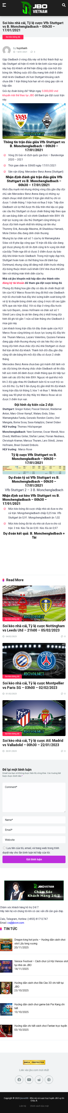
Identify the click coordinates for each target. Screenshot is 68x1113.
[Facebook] (19, 1080)
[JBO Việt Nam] (34, 8)
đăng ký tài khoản (13, 283)
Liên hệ (22, 1106)
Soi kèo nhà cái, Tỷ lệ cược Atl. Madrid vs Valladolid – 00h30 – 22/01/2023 (32, 743)
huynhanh (22, 48)
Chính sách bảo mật (39, 1106)
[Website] (49, 1080)
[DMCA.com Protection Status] (34, 1063)
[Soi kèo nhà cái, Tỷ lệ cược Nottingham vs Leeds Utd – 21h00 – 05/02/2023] (34, 603)
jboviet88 (24, 1098)
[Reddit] (39, 1080)
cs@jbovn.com (15, 922)
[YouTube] (29, 1080)
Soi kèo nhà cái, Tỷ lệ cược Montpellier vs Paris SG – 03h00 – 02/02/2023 (33, 685)
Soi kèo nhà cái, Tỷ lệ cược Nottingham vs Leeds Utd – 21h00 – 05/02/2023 (33, 628)
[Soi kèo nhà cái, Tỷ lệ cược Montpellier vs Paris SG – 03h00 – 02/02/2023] (34, 661)
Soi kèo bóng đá (13, 37)
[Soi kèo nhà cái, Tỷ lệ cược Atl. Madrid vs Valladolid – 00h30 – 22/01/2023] (34, 718)
